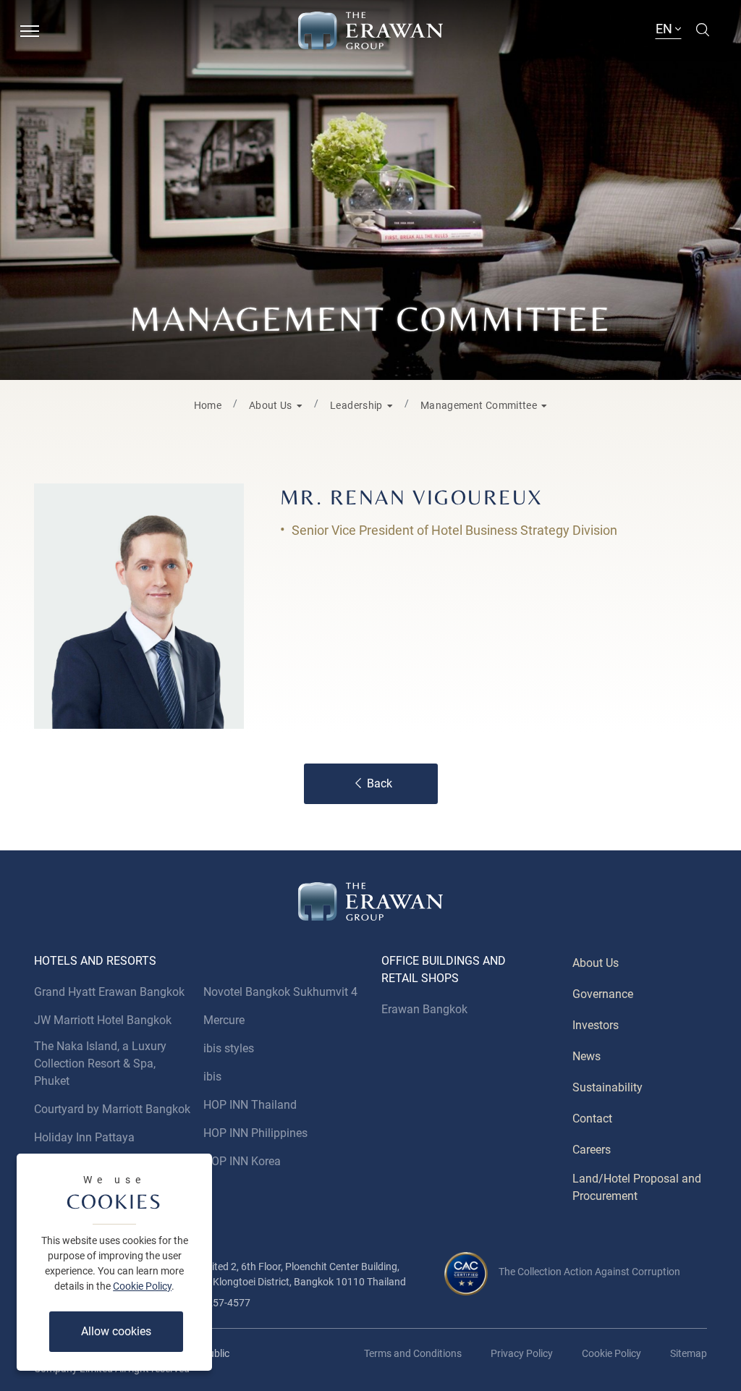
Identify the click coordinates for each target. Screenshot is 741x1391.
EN (665, 28)
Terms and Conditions (413, 1353)
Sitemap (688, 1353)
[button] (275, 404)
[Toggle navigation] (29, 30)
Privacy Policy (522, 1353)
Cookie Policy (142, 1286)
